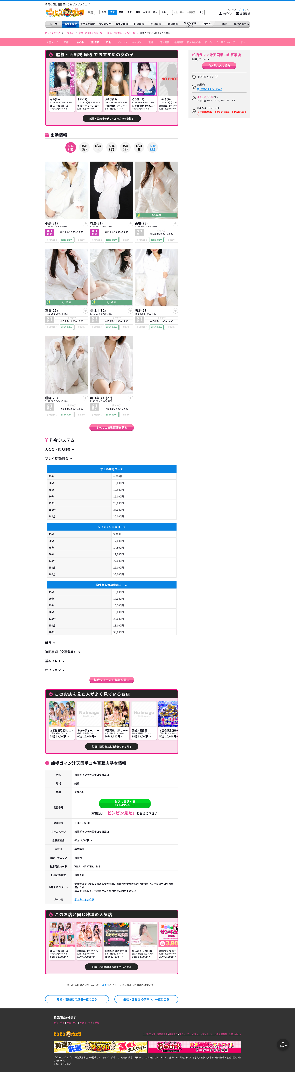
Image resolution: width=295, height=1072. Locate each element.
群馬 (163, 12)
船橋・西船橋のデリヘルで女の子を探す (111, 118)
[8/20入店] (66, 305)
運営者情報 (162, 1034)
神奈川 (146, 12)
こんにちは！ (235, 9)
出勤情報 (94, 42)
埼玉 (129, 12)
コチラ (105, 984)
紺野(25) (51, 398)
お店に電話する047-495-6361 (125, 803)
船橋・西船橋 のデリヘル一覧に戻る (146, 999)
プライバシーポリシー (190, 1034)
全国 (104, 12)
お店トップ (52, 42)
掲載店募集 (221, 1034)
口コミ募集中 (66, 240)
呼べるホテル (241, 24)
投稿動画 (139, 24)
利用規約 (173, 1034)
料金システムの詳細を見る (112, 680)
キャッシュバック (190, 24)
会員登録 (245, 13)
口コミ (207, 24)
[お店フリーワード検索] (201, 12)
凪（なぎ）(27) (101, 398)
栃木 (155, 12)
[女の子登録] (85, 223)
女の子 (80, 42)
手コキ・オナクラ (84, 899)
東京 (138, 12)
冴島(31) (96, 223)
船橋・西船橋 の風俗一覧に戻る (77, 999)
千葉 (112, 12)
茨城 (121, 12)
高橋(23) (141, 223)
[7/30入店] (156, 218)
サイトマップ (149, 1034)
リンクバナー (208, 1034)
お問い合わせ (235, 1034)
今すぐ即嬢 (122, 24)
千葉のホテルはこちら (211, 89)
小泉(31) (51, 223)
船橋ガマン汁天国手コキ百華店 (216, 54)
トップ (53, 24)
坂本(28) (141, 310)
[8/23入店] (111, 305)
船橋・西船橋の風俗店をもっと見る (111, 746)
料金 (108, 42)
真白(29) (51, 310)
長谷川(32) (98, 310)
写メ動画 (156, 24)
